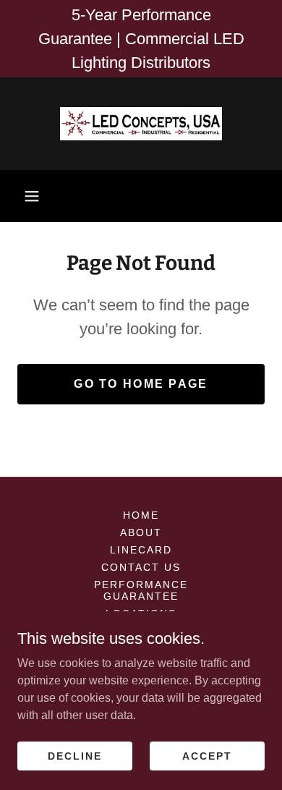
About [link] (141, 532)
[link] (141, 124)
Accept (207, 755)
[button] (31, 196)
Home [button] (141, 515)
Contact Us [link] (141, 567)
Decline (75, 755)
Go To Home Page (141, 384)
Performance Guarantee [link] (141, 590)
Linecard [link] (141, 550)
